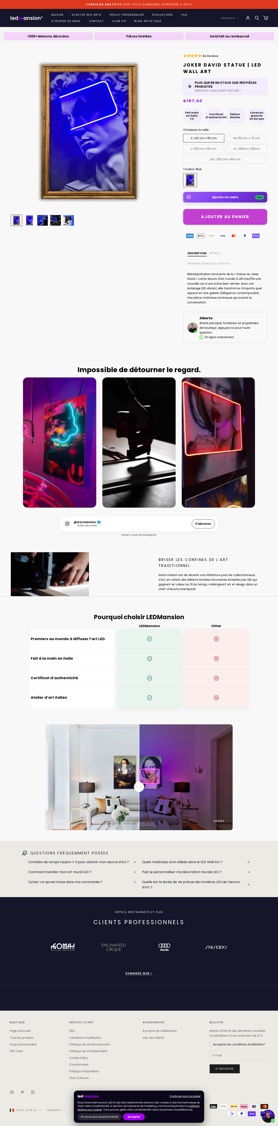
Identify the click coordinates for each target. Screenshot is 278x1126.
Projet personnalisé (23, 1044)
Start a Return (79, 1078)
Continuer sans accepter (185, 1096)
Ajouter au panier (225, 217)
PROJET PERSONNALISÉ (127, 14)
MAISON (57, 14)
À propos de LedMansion (160, 1031)
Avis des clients (153, 1038)
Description (197, 253)
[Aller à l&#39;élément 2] (29, 220)
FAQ (184, 14)
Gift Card (16, 1051)
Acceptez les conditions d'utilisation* (238, 1044)
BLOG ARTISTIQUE (148, 21)
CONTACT (96, 21)
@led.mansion (85, 522)
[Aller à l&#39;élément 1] (16, 220)
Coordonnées (79, 1065)
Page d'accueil (20, 1031)
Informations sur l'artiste (209, 264)
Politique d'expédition (84, 1071)
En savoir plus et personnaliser (99, 1116)
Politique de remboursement (89, 1044)
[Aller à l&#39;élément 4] (55, 220)
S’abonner (203, 524)
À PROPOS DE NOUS (66, 21)
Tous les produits (22, 1038)
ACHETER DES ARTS (87, 14)
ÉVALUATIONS (162, 14)
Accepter (134, 1116)
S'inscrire (225, 1069)
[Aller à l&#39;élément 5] (68, 220)
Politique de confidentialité (88, 1051)
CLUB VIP (119, 21)
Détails (215, 253)
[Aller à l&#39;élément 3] (42, 220)
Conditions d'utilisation (85, 1038)
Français (228, 18)
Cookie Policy (78, 1058)
